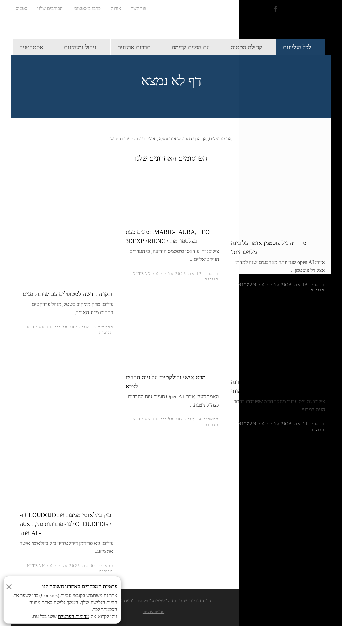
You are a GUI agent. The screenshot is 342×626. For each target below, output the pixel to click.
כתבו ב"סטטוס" (87, 8)
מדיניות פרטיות (153, 611)
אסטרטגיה (31, 47)
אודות (116, 8)
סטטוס (21, 8)
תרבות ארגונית (134, 47)
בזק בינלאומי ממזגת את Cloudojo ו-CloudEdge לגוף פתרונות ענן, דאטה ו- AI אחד (66, 524)
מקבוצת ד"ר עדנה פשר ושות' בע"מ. (121, 600)
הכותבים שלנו (50, 8)
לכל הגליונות (297, 47)
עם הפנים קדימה (191, 47)
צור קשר (138, 8)
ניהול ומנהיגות (80, 47)
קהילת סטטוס (246, 47)
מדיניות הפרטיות (73, 616)
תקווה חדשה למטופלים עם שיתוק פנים (66, 294)
